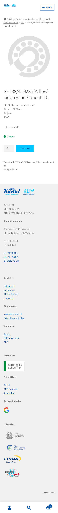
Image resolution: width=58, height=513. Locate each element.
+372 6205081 (11, 252)
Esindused (9, 286)
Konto (7, 334)
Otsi (29, 507)
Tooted (19, 19)
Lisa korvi (25, 148)
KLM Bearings (11, 389)
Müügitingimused (13, 313)
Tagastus (8, 298)
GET (22, 22)
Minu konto (9, 507)
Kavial (7, 385)
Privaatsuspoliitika (14, 318)
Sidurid (46, 19)
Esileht (10, 19)
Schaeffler (9, 393)
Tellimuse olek (11, 338)
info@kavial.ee (11, 260)
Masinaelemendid (33, 19)
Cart (45, 505)
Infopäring (9, 290)
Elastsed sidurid (11, 22)
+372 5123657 (11, 256)
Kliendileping (11, 294)
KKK (6, 341)
